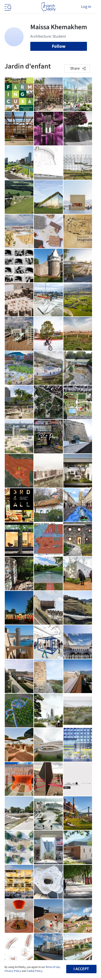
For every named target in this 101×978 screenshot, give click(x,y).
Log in (86, 7)
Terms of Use (52, 967)
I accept (81, 969)
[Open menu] (7, 7)
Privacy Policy (12, 971)
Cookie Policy (34, 971)
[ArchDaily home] (48, 6)
